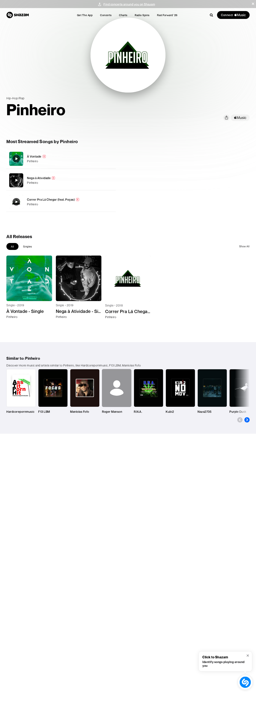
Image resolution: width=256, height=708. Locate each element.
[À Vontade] (61, 159)
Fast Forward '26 (167, 15)
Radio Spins (142, 15)
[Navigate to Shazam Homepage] (17, 15)
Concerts (106, 15)
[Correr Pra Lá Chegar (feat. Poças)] (61, 202)
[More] (110, 158)
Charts (123, 15)
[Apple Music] (13, 323)
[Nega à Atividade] (61, 180)
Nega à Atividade (39, 178)
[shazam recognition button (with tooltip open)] (245, 682)
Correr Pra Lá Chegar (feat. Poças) (51, 199)
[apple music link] (240, 117)
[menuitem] (85, 15)
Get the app (85, 15)
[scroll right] (247, 419)
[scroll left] (240, 419)
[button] (253, 4)
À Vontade (34, 156)
